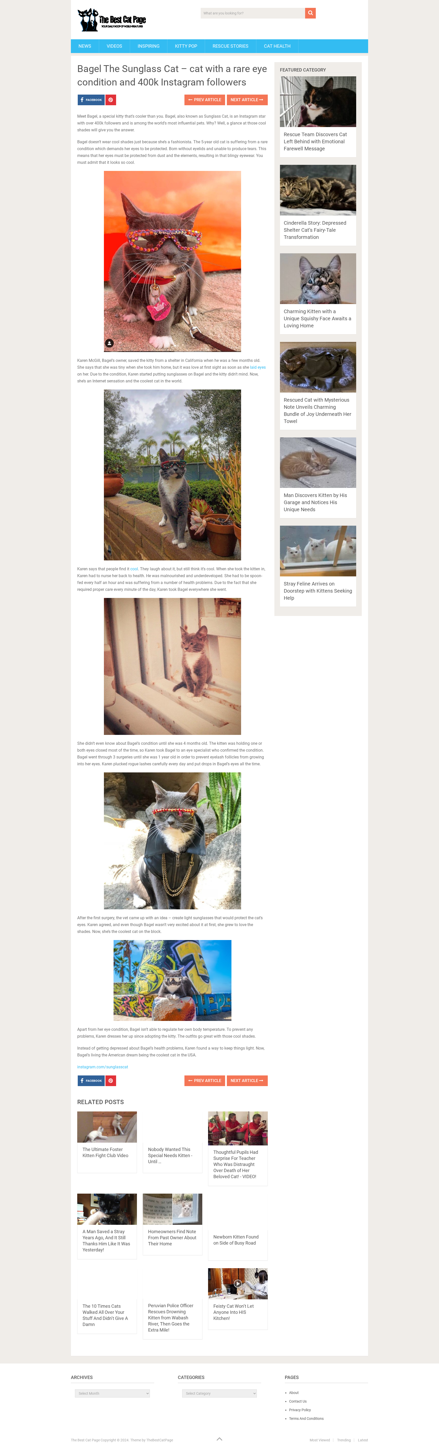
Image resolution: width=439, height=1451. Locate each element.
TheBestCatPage (159, 1440)
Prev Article (207, 99)
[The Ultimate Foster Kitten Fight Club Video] (107, 1127)
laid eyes (258, 367)
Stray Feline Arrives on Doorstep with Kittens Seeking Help (318, 591)
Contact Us (298, 1401)
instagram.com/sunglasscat (102, 1067)
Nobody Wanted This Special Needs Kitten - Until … (170, 1155)
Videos (114, 46)
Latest (363, 1440)
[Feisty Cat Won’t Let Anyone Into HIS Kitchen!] (238, 1283)
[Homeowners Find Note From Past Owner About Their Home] (172, 1209)
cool (134, 569)
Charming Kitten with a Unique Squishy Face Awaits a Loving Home (317, 318)
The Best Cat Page (85, 1440)
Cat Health (277, 46)
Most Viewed (320, 1440)
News (85, 46)
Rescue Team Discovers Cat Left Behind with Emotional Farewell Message (315, 141)
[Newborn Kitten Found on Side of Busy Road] (238, 1212)
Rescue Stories (230, 46)
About (294, 1393)
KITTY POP (186, 46)
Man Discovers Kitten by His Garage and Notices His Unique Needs (315, 502)
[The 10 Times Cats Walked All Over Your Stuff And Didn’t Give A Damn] (107, 1283)
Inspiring (149, 46)
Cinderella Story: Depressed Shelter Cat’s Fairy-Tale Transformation (315, 230)
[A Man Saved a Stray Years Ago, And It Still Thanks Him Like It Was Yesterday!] (107, 1209)
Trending (344, 1440)
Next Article (245, 99)
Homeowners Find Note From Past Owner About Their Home (172, 1237)
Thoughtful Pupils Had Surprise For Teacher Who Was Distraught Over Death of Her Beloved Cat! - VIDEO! (235, 1164)
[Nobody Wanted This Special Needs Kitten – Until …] (172, 1127)
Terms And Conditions (306, 1419)
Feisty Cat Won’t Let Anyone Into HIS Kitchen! (233, 1312)
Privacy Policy (300, 1410)
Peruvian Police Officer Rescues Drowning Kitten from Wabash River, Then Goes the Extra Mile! (170, 1318)
